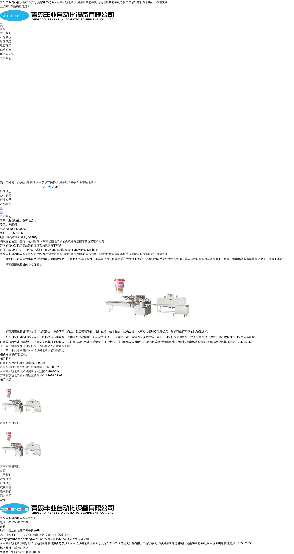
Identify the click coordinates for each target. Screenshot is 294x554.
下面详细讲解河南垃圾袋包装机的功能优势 (37, 350)
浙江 (29, 535)
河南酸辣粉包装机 (65, 2)
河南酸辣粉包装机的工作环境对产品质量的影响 (40, 346)
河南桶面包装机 (25, 182)
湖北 (67, 535)
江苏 (54, 535)
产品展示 (5, 37)
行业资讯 (5, 199)
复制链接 (45, 539)
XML (3, 500)
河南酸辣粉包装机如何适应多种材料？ (24, 375)
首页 (3, 29)
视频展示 (5, 45)
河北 (41, 535)
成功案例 (5, 50)
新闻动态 (5, 41)
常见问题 (5, 204)
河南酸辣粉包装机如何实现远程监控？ (24, 371)
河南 (35, 535)
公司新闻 (5, 195)
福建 (61, 535)
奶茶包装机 (19, 354)
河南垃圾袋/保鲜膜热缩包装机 (77, 182)
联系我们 (5, 58)
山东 (22, 535)
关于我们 (5, 33)
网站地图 (5, 495)
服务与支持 (7, 54)
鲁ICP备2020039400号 (25, 552)
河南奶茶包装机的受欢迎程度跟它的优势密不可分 (73, 241)
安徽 (48, 535)
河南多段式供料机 (47, 182)
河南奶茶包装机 (10, 423)
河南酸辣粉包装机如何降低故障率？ (22, 367)
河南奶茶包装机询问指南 (15, 363)
